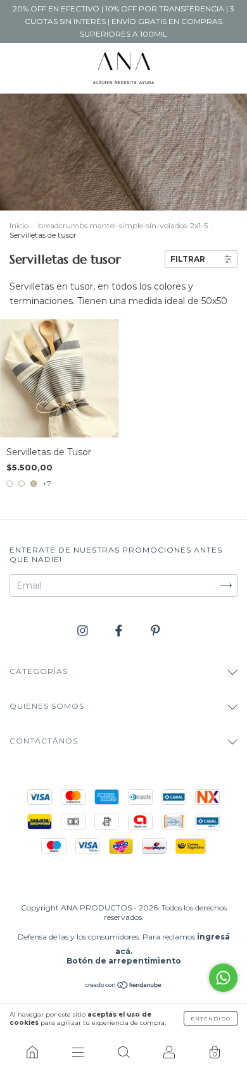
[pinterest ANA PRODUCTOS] (155, 630)
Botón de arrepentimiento (123, 960)
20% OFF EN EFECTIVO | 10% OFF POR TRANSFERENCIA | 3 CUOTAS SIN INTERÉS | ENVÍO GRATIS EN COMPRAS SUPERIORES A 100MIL (123, 21)
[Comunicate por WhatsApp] (223, 978)
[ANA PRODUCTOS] (32, 1052)
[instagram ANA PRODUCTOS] (84, 630)
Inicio (19, 225)
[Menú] (78, 1052)
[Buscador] (123, 1052)
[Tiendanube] (123, 986)
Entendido (211, 1018)
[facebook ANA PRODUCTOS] (120, 630)
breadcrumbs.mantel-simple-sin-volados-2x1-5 (123, 225)
